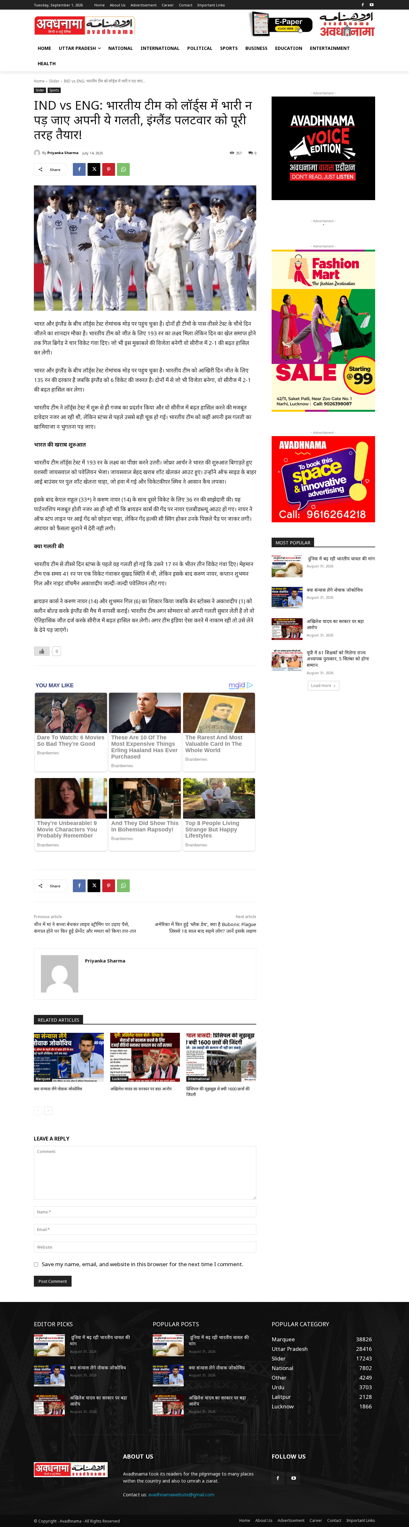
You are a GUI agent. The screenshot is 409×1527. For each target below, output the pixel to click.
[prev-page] (38, 1111)
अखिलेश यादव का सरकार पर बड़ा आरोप (141, 1089)
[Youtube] (371, 5)
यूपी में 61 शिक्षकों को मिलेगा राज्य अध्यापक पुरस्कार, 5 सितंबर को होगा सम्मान (338, 659)
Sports (54, 90)
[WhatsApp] (123, 169)
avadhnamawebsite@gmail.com (181, 1495)
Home (39, 81)
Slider (54, 81)
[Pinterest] (108, 169)
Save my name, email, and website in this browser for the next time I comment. (142, 1264)
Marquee (43, 1079)
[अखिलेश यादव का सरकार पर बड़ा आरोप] (145, 1057)
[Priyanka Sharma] (38, 153)
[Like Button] (42, 651)
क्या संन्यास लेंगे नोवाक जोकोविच (58, 1089)
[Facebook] (362, 5)
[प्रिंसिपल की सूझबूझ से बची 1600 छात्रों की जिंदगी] (221, 1057)
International (199, 1079)
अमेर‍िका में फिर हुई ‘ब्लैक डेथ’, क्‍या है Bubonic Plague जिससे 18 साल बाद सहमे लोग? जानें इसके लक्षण (205, 927)
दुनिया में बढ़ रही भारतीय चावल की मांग (341, 559)
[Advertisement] (323, 746)
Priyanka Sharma (62, 152)
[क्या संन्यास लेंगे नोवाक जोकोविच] (69, 1057)
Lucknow (119, 1079)
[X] (94, 169)
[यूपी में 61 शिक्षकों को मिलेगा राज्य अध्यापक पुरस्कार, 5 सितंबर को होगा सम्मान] (287, 660)
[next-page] (48, 1111)
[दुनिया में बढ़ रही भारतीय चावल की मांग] (287, 566)
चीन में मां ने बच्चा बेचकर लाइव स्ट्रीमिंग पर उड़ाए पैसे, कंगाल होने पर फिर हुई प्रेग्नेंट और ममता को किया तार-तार (85, 927)
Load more (321, 685)
